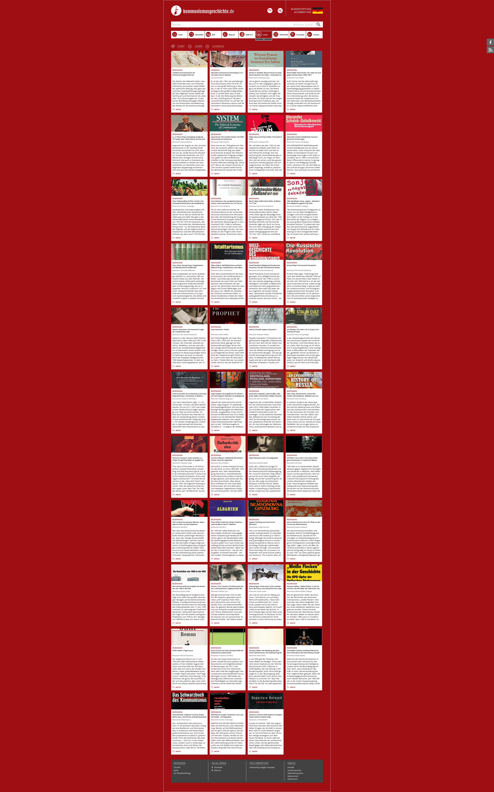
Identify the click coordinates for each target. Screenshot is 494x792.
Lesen (198, 46)
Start (181, 46)
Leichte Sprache (294, 770)
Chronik (177, 767)
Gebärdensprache (295, 773)
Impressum (292, 779)
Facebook (218, 767)
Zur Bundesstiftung (182, 773)
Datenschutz (293, 776)
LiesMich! (218, 46)
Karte (176, 770)
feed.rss (217, 770)
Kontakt (291, 767)
